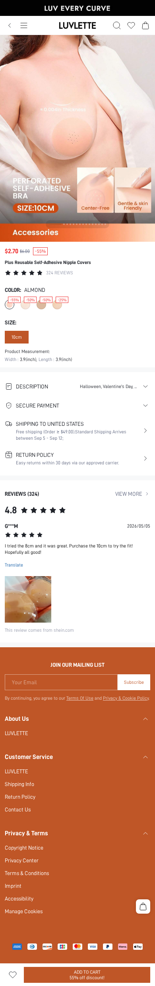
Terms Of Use (79, 698)
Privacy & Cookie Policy (126, 698)
